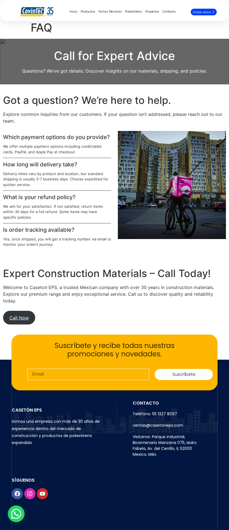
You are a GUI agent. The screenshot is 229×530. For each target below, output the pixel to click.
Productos (88, 11)
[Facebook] (17, 493)
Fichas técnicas (110, 11)
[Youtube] (42, 493)
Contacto (169, 11)
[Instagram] (29, 493)
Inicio (73, 11)
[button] (16, 513)
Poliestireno (133, 11)
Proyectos (152, 11)
